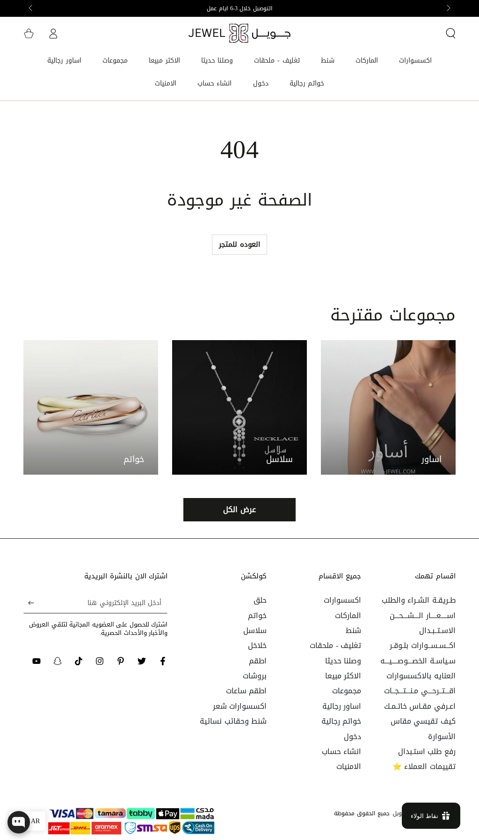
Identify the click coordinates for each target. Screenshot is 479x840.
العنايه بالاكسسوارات (421, 676)
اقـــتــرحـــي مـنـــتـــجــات (420, 690)
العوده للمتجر (239, 244)
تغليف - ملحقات (335, 645)
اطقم (258, 661)
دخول (352, 736)
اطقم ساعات (246, 690)
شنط (353, 630)
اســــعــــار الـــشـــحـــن (423, 615)
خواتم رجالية (341, 721)
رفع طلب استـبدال (427, 751)
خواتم (257, 615)
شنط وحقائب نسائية (233, 721)
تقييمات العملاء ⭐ (424, 766)
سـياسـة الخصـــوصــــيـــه (418, 661)
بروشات (255, 676)
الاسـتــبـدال (437, 630)
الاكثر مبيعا (343, 676)
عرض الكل (239, 509)
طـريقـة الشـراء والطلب (419, 600)
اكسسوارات (342, 600)
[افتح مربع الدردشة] (18, 822)
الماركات (348, 615)
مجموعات (346, 690)
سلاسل (255, 630)
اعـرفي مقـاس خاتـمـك (420, 706)
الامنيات (348, 766)
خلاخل (257, 645)
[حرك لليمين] (31, 8)
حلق (260, 600)
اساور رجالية (342, 706)
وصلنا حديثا (343, 661)
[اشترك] (28, 602)
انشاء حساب (342, 751)
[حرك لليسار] (448, 8)
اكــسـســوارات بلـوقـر (423, 645)
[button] (450, 33)
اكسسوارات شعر (240, 706)
